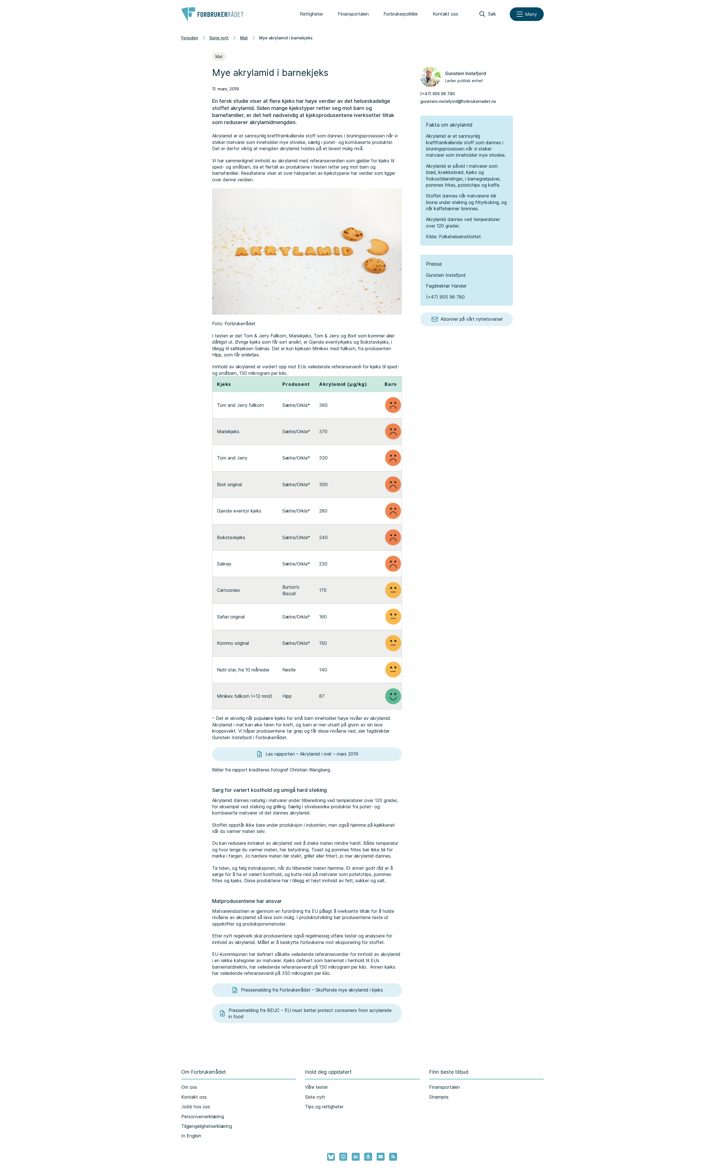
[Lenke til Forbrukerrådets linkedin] (356, 1157)
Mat (244, 37)
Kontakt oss (445, 14)
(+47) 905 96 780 (437, 93)
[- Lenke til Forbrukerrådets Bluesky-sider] (329, 1157)
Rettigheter (311, 14)
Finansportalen (353, 14)
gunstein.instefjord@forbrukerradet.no (458, 101)
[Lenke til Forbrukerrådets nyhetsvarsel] (381, 1157)
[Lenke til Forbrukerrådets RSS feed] (393, 1157)
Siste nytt (219, 37)
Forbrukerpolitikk (400, 14)
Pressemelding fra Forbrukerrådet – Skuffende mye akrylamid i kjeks (312, 990)
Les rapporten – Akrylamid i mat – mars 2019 (312, 754)
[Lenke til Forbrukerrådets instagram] (343, 1157)
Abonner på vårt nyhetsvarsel (471, 319)
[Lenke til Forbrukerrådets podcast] (368, 1157)
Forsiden (189, 37)
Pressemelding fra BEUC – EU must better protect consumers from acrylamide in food (310, 1013)
